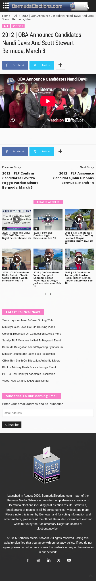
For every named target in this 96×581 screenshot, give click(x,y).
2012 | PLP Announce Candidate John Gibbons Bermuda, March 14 (73, 178)
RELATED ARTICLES (48, 202)
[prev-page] (45, 294)
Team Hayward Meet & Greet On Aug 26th (27, 320)
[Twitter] (59, 560)
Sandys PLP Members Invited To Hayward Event (31, 340)
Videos (18, 26)
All (15, 16)
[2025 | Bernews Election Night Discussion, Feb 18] (48, 219)
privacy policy (65, 542)
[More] (60, 65)
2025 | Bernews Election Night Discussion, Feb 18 (44, 235)
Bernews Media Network (22, 500)
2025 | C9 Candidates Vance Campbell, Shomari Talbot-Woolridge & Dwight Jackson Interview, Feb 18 (47, 279)
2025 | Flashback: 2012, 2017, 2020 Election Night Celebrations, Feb (16, 235)
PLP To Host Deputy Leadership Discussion (28, 374)
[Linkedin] (48, 560)
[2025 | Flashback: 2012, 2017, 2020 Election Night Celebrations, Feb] (16, 219)
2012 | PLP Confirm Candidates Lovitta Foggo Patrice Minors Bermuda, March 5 (20, 180)
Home (6, 16)
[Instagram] (38, 560)
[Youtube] (68, 560)
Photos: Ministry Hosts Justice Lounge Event (29, 367)
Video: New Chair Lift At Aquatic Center (25, 380)
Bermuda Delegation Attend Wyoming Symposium (32, 347)
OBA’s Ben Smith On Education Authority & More (31, 360)
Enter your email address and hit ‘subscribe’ (33, 404)
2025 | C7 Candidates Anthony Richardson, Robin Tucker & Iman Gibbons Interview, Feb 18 (79, 278)
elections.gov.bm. (48, 528)
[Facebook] (28, 560)
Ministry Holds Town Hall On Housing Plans (28, 327)
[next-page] (50, 294)
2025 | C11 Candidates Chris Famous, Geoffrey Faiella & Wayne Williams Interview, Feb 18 (79, 238)
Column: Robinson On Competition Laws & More (31, 333)
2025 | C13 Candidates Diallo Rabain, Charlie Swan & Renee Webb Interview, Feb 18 (15, 276)
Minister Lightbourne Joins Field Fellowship (28, 353)
